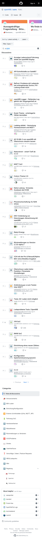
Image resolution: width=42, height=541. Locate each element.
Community (30, 529)
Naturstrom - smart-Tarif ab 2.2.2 (24, 153)
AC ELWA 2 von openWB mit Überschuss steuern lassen (25, 140)
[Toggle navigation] (3, 3)
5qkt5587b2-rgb (12, 507)
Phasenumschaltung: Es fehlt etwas (25, 203)
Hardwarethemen (34, 347)
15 (25, 304)
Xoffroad (16, 129)
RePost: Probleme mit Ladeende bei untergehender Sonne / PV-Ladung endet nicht (26, 85)
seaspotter (9, 495)
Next (25, 382)
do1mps (16, 89)
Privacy (11, 529)
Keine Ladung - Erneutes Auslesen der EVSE (23, 189)
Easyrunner (17, 73)
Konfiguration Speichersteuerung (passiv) (25, 357)
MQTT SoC (18, 164)
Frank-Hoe (9, 503)
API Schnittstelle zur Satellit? (25, 71)
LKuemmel (17, 246)
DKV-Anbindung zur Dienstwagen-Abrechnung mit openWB (26, 218)
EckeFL (16, 234)
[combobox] (20, 48)
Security (17, 529)
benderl (8, 499)
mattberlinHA (17, 206)
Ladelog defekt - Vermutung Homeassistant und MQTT (25, 126)
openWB (7, 9)
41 (25, 94)
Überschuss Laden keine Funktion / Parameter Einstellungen (23, 271)
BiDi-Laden (37, 261)
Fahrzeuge (32, 301)
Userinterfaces (18, 63)
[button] (38, 48)
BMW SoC (18, 333)
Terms (6, 529)
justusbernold (18, 360)
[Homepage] (21, 3)
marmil (8, 515)
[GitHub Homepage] (15, 535)
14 (25, 146)
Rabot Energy (19, 232)
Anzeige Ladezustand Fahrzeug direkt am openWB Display (26, 58)
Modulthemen (35, 156)
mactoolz (16, 275)
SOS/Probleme (33, 89)
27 (25, 226)
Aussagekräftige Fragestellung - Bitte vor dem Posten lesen (14, 27)
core (15, 9)
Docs (36, 529)
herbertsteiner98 (18, 311)
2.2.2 (16, 370)
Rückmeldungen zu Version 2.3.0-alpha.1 (24, 243)
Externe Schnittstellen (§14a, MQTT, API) (26, 74)
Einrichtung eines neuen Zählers (26, 345)
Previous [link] (18, 382)
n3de (15, 347)
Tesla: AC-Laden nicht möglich (26, 299)
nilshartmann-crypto (20, 192)
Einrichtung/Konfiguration (21, 277)
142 (24, 251)
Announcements (8, 32)
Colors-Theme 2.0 (21, 176)
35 (25, 340)
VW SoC (17, 321)
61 (25, 182)
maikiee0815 (17, 289)
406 (24, 328)
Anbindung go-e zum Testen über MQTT (25, 286)
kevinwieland (10, 511)
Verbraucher (33, 143)
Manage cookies (24, 530)
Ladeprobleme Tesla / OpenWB (26, 309)
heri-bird (16, 117)
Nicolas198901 (18, 61)
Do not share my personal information (21, 532)
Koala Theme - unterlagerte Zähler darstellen (24, 114)
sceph (15, 301)
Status (23, 529)
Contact (15, 530)
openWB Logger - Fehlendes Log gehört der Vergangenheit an (26, 100)
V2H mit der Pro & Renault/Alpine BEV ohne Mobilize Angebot (27, 258)
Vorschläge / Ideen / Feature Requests (27, 206)
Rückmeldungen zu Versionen (22, 248)
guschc (16, 143)
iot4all (16, 156)
